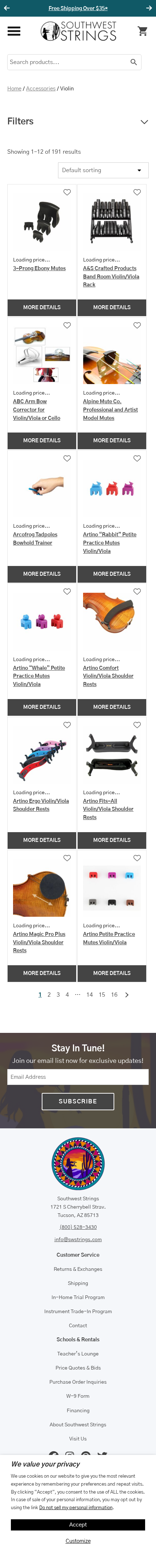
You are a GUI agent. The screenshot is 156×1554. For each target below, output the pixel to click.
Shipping (78, 1283)
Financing (78, 1410)
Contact (78, 1325)
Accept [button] (78, 1525)
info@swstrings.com (78, 1239)
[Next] (148, 8)
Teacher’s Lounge (78, 1354)
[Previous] (8, 8)
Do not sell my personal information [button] (75, 1507)
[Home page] (78, 31)
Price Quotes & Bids (78, 1368)
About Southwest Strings (78, 1424)
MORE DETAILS (42, 307)
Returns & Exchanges (78, 1269)
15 (102, 995)
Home (14, 88)
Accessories (41, 88)
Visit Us (78, 1439)
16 (114, 995)
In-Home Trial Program (78, 1297)
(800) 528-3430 (78, 1227)
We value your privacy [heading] (45, 1464)
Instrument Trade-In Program (78, 1311)
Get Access (103, 8)
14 (89, 995)
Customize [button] (78, 1541)
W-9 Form (78, 1396)
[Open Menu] (13, 31)
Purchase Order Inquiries (78, 1382)
